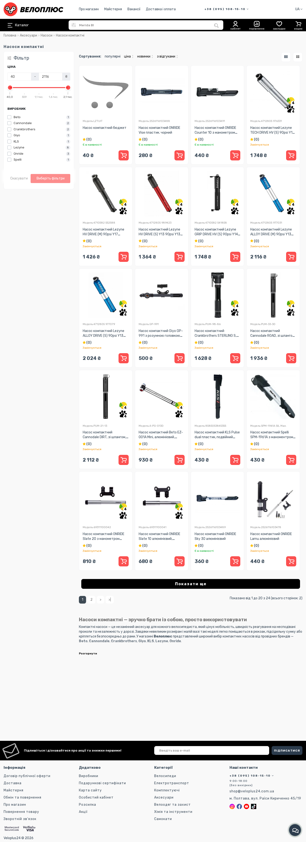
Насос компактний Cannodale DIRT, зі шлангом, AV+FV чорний (104, 437)
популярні (112, 56)
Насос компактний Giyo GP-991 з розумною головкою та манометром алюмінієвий (161, 335)
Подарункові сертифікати (102, 783)
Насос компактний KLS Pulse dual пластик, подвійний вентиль (217, 437)
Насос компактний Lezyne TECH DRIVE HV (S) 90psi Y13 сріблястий (272, 132)
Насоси (46, 35)
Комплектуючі (167, 790)
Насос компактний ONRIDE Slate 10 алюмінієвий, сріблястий (159, 539)
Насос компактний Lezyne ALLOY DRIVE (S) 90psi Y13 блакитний (103, 335)
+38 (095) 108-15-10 (225, 9)
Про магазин (89, 9)
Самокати (163, 819)
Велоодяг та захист (172, 805)
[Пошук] (216, 25)
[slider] (10, 87)
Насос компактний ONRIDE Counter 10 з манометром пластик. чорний (215, 132)
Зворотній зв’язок (20, 819)
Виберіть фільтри (51, 178)
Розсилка (87, 805)
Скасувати (19, 178)
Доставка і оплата (161, 9)
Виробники (88, 776)
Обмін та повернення (22, 797)
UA (297, 9)
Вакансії (133, 9)
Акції (83, 812)
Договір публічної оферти (27, 776)
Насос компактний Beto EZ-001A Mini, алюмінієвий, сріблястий (161, 437)
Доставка (13, 783)
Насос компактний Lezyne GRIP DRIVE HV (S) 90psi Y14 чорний (216, 234)
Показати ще (191, 584)
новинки (145, 56)
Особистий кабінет (96, 797)
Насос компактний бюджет (104, 128)
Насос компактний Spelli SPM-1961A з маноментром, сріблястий (272, 437)
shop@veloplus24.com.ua (252, 791)
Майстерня (113, 9)
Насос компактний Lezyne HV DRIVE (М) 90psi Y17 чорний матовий (103, 234)
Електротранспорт (171, 783)
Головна (10, 35)
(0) (89, 139)
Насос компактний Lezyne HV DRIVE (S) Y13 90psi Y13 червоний (159, 234)
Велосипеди (165, 776)
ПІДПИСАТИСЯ (287, 750)
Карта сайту (90, 790)
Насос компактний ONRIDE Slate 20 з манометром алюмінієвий (103, 539)
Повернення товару (21, 812)
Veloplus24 (12, 838)
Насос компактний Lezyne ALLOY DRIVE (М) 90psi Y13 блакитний (271, 234)
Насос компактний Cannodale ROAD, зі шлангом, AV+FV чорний (272, 335)
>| (110, 600)
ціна (129, 56)
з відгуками (167, 56)
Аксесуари (28, 35)
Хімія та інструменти (173, 812)
